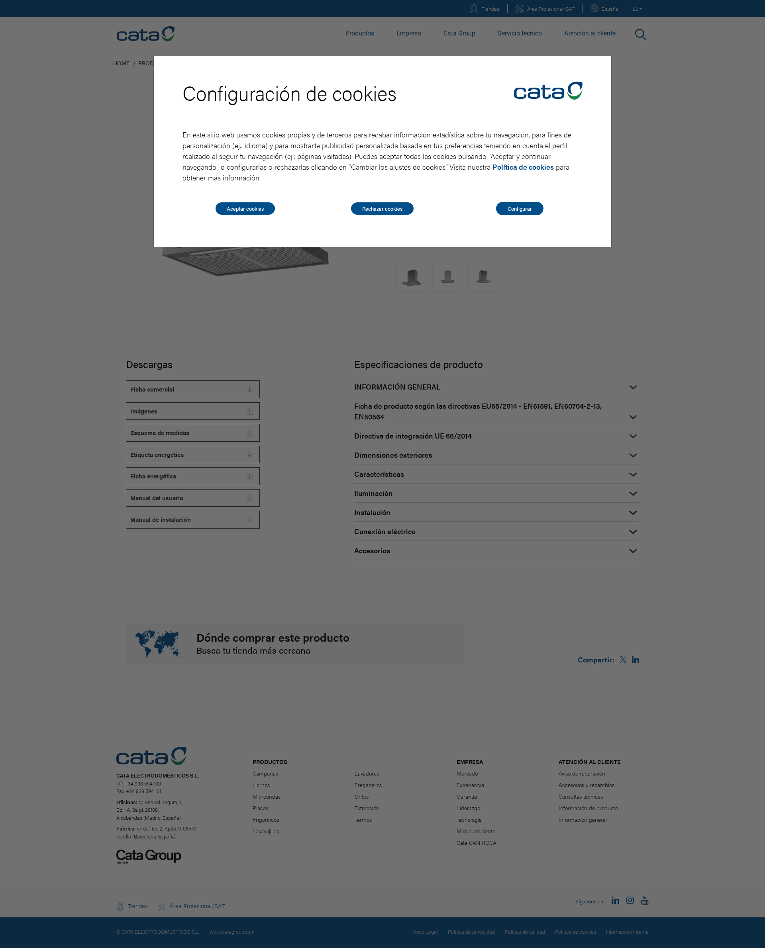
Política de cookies (523, 167)
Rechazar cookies (382, 208)
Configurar (520, 208)
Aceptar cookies (245, 208)
